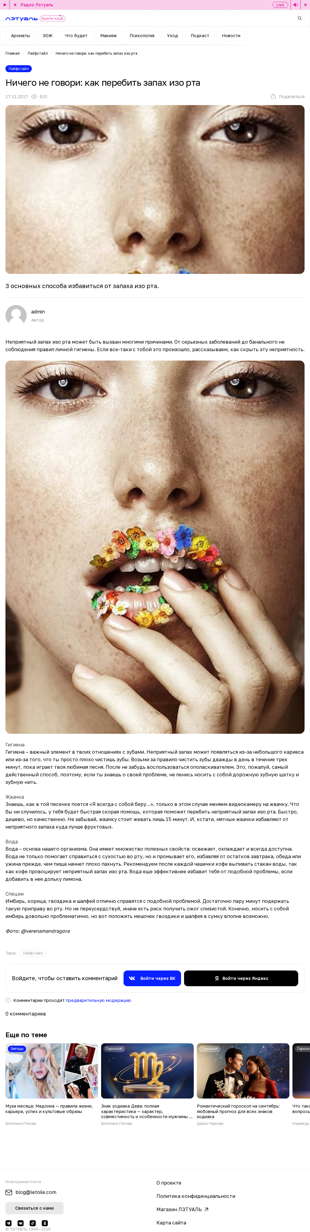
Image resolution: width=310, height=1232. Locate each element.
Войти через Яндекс (245, 978)
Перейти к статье (51, 1084)
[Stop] (305, 5)
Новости (231, 35)
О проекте (169, 1183)
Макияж (108, 35)
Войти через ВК (158, 978)
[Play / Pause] (5, 5)
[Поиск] (300, 18)
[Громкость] (296, 5)
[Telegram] (8, 1223)
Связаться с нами (34, 1208)
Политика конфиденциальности (196, 1196)
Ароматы (20, 35)
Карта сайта (171, 1223)
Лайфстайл (38, 53)
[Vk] (21, 1223)
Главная (12, 53)
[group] (32, 953)
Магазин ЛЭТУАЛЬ (179, 1209)
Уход (172, 35)
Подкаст (200, 35)
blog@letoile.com (35, 1192)
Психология (142, 35)
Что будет (76, 35)
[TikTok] (33, 1223)
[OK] (45, 1223)
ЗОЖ (47, 35)
